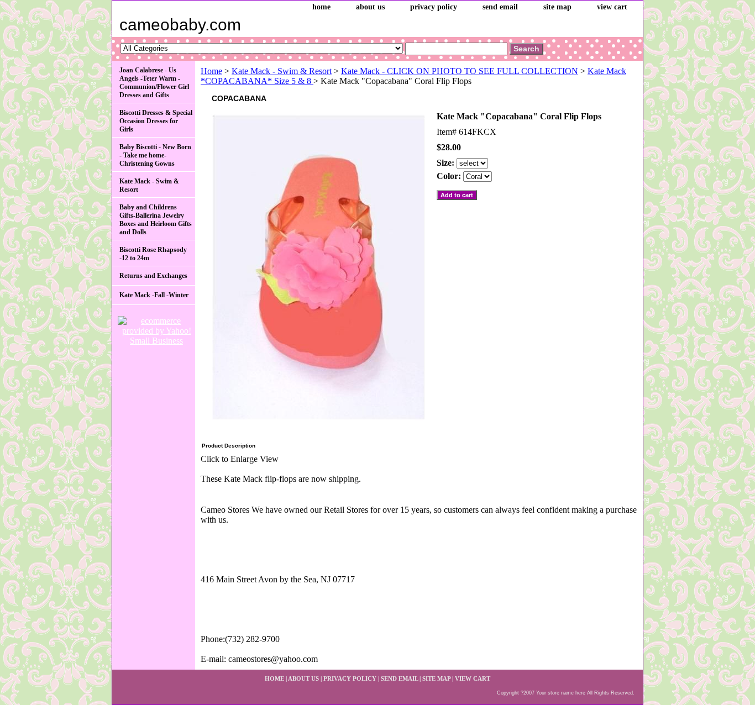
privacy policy (433, 7)
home (321, 7)
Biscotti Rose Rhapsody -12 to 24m (153, 254)
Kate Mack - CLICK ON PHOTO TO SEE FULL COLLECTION (459, 71)
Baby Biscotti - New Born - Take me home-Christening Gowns (155, 155)
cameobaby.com (180, 24)
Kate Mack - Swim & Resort (282, 71)
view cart (612, 7)
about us (370, 7)
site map (557, 7)
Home (211, 71)
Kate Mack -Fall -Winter (153, 295)
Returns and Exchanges (153, 276)
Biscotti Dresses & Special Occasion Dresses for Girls (155, 121)
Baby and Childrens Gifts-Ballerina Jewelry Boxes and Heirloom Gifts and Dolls (155, 219)
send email (500, 7)
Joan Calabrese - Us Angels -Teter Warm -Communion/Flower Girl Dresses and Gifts (154, 82)
